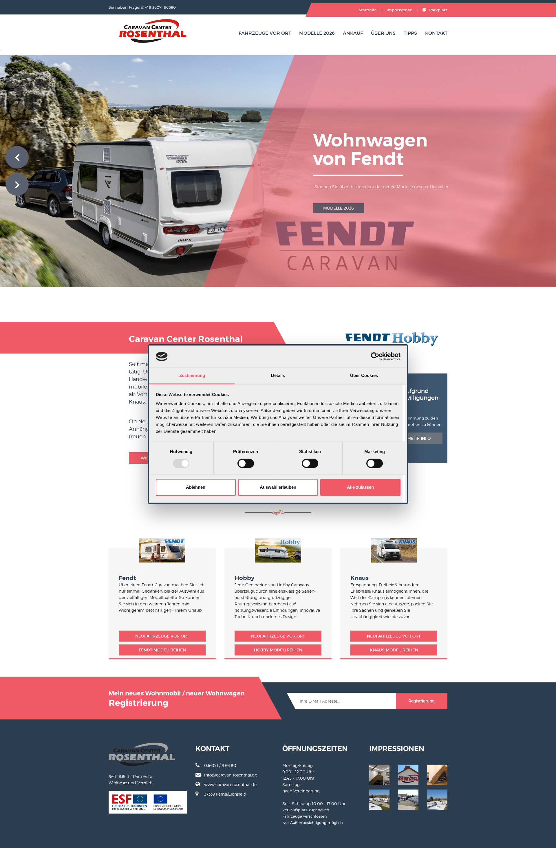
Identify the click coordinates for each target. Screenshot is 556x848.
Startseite (368, 10)
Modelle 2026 (317, 33)
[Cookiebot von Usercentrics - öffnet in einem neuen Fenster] (375, 356)
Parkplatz (437, 10)
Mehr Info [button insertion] (419, 438)
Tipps (410, 33)
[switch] (245, 463)
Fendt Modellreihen (162, 650)
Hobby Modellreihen (278, 650)
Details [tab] (278, 375)
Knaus (359, 578)
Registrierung (421, 700)
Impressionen (400, 10)
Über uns (383, 33)
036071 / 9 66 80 (220, 765)
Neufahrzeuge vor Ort (162, 636)
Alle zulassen (360, 487)
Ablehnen (195, 487)
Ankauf (353, 33)
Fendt (127, 578)
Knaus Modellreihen (394, 650)
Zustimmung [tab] (192, 375)
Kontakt (436, 33)
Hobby (244, 578)
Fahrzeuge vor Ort (265, 33)
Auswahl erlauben (278, 487)
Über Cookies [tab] (364, 375)
